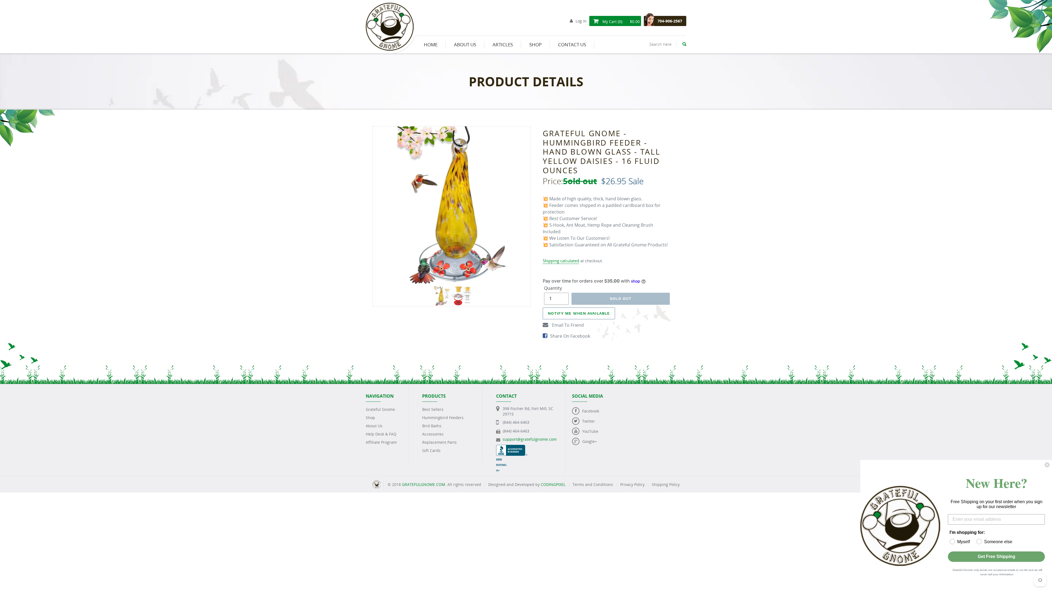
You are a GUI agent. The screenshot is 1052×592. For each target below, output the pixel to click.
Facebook (590, 411)
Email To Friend (567, 325)
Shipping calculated (561, 260)
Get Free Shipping (996, 556)
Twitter (588, 421)
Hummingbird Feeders (443, 417)
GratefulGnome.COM (423, 484)
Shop (370, 417)
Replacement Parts (439, 442)
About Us (374, 425)
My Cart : (620, 21)
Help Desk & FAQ (381, 434)
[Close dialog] (1047, 465)
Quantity (553, 288)
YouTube (590, 431)
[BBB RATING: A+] (511, 447)
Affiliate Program (381, 442)
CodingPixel (553, 484)
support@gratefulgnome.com (530, 439)
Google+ (589, 441)
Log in (581, 21)
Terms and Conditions (593, 484)
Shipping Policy (666, 484)
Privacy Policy (632, 484)
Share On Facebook (570, 336)
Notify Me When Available (579, 313)
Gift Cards (431, 450)
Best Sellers (433, 409)
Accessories (433, 434)
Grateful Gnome (380, 409)
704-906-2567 (670, 21)
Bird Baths (431, 425)
